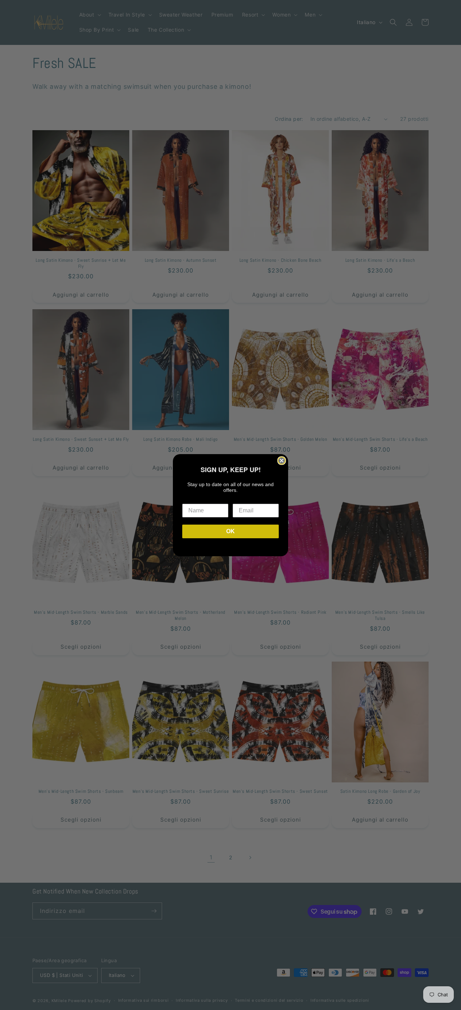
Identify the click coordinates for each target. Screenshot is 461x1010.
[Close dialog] (281, 460)
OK (230, 531)
